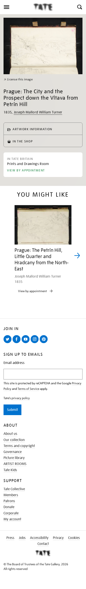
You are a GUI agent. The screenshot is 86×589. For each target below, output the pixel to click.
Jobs (22, 538)
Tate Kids (10, 470)
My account (12, 519)
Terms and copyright (19, 446)
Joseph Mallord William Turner (38, 112)
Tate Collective (14, 489)
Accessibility (39, 538)
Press (10, 538)
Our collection (14, 440)
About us (10, 434)
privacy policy (20, 398)
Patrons (9, 501)
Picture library (14, 458)
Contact (43, 544)
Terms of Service (28, 389)
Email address (14, 363)
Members (11, 495)
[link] (18, 79)
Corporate (11, 513)
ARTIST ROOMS (15, 464)
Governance (13, 452)
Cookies (74, 538)
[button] (79, 7)
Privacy (58, 538)
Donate (9, 507)
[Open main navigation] (16, 7)
